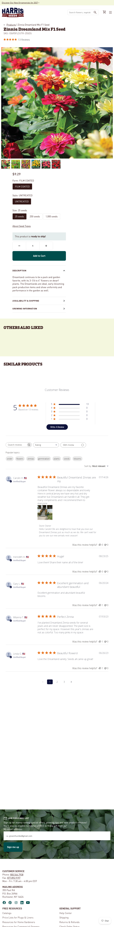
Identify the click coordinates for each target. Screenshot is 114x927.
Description (19, 270)
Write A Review (57, 427)
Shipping (64, 917)
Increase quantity (46, 246)
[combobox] (80, 12)
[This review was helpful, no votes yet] (100, 544)
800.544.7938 (16, 874)
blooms (77, 458)
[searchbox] (16, 444)
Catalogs (6, 913)
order (9, 458)
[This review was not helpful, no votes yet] (105, 544)
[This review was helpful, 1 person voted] (100, 605)
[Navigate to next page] (71, 681)
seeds (67, 458)
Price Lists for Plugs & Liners (17, 917)
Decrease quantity (19, 246)
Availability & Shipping (25, 300)
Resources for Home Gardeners (18, 922)
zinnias (30, 458)
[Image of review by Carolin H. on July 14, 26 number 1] (45, 512)
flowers (19, 458)
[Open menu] (110, 12)
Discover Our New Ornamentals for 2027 (20, 2)
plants (57, 458)
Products (11, 24)
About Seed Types (21, 226)
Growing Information (24, 308)
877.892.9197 (13, 877)
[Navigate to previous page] (43, 681)
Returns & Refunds (69, 922)
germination (44, 458)
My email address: (13, 829)
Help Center (65, 913)
